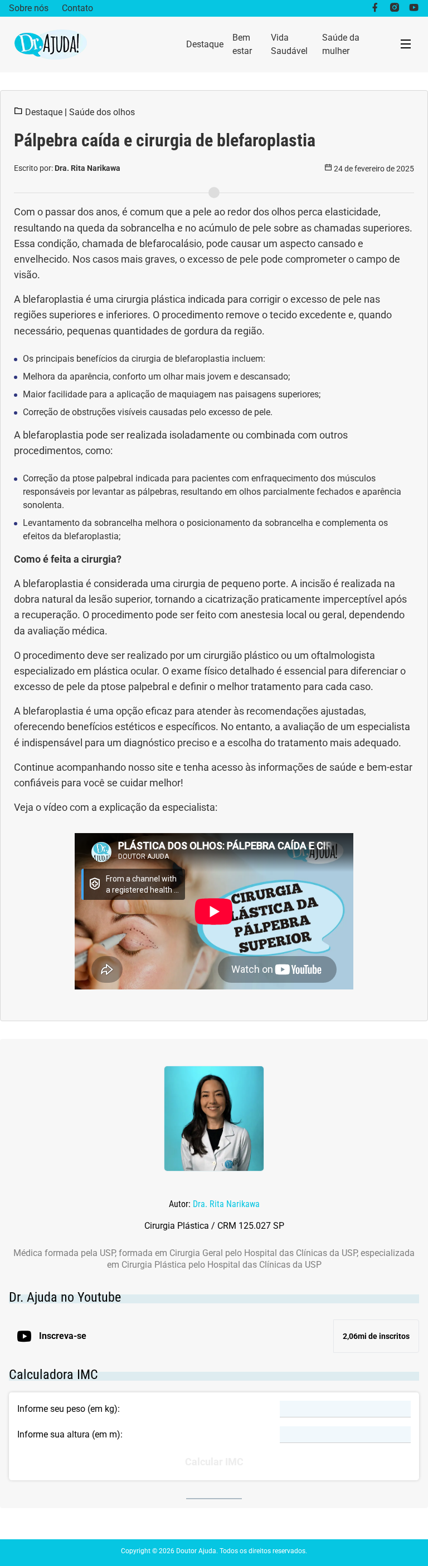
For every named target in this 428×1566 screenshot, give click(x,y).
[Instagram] (394, 8)
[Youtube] (413, 8)
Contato (77, 8)
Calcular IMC (214, 1461)
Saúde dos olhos (102, 112)
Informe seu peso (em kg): (68, 1409)
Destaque (204, 44)
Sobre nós (28, 8)
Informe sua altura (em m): (70, 1434)
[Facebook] (374, 8)
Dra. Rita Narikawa (226, 1204)
